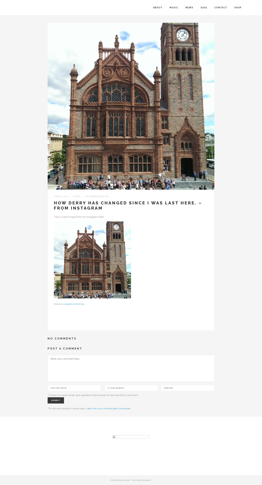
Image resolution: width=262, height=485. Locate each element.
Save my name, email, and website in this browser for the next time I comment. (94, 395)
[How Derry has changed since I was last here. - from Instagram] (92, 297)
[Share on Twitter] (60, 320)
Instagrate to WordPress (73, 304)
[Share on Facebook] (55, 320)
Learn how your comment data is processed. (108, 408)
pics (78, 196)
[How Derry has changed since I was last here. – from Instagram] (131, 106)
